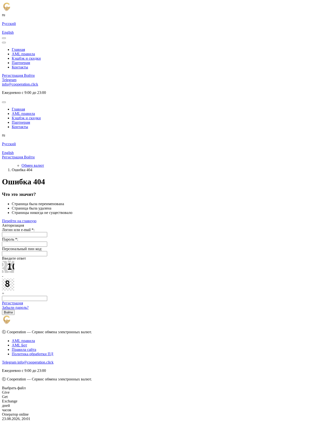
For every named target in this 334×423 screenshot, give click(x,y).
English (8, 32)
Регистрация (12, 303)
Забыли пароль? (15, 307)
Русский (9, 24)
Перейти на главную (19, 221)
